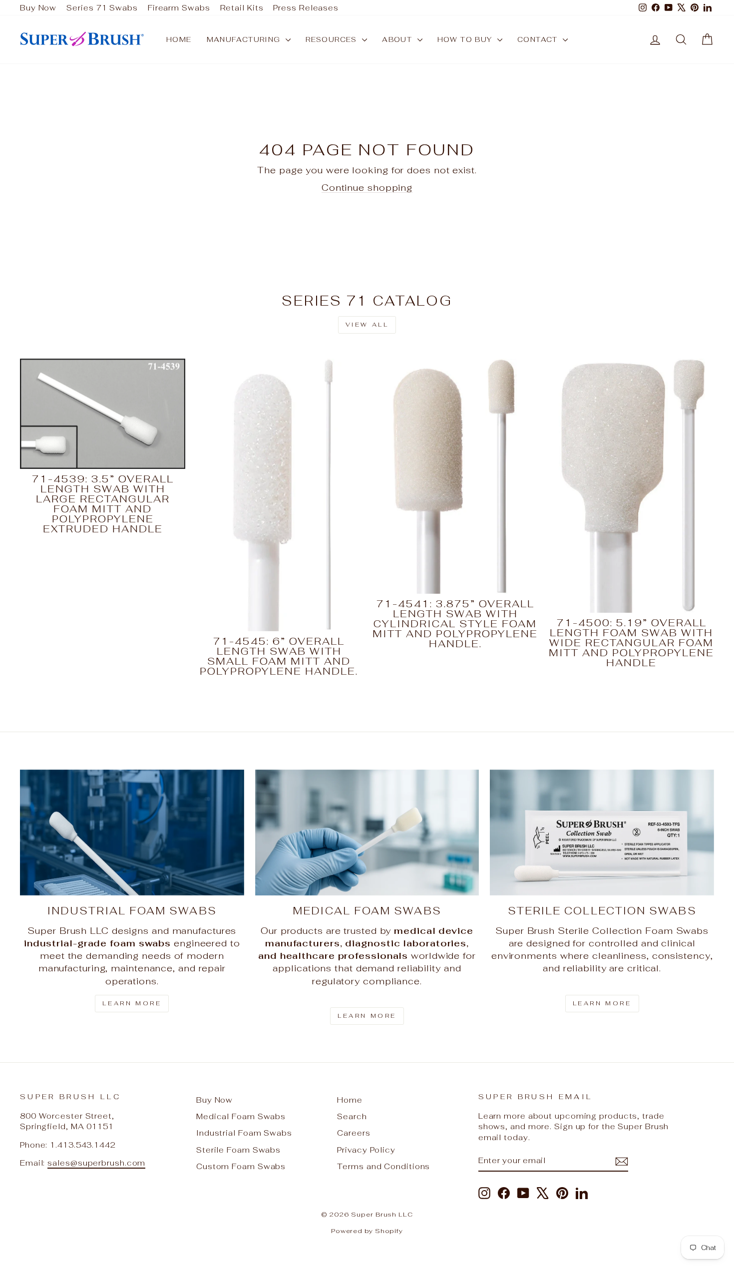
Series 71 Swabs (102, 7)
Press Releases (306, 7)
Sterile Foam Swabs (238, 1150)
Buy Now (38, 7)
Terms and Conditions (383, 1166)
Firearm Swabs (179, 7)
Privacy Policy (366, 1150)
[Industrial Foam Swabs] (132, 832)
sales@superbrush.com (96, 1163)
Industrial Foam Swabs (244, 1133)
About (398, 39)
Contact (538, 39)
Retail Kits (242, 7)
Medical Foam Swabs (241, 1116)
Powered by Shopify (367, 1231)
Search (352, 1116)
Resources (333, 39)
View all (367, 325)
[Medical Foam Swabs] (367, 832)
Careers (353, 1133)
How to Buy (466, 39)
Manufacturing (245, 39)
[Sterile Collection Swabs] (602, 832)
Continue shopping (367, 187)
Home (179, 39)
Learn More (131, 1003)
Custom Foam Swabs (241, 1166)
